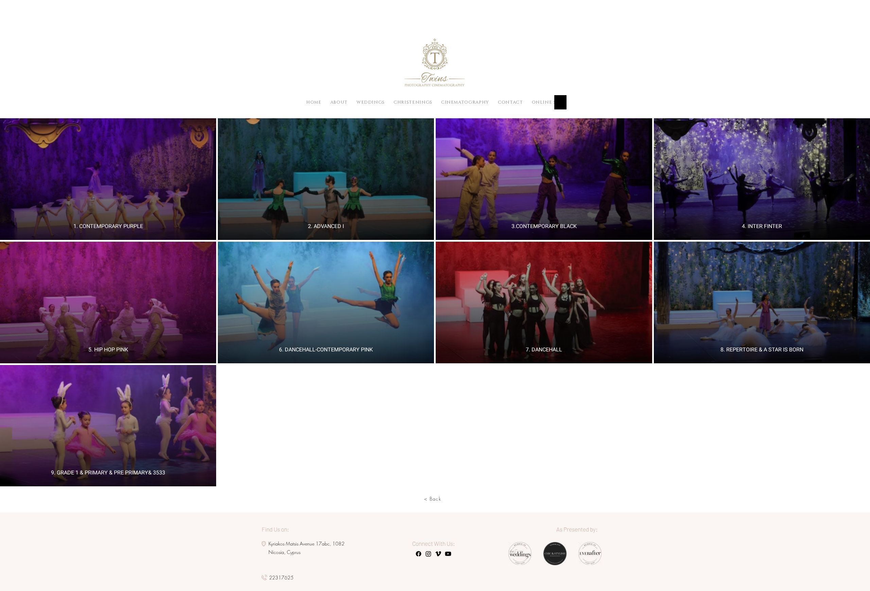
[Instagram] (428, 553)
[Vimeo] (438, 553)
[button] (550, 102)
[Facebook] (418, 553)
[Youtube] (448, 553)
